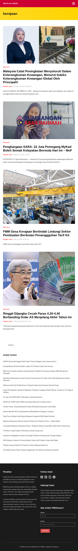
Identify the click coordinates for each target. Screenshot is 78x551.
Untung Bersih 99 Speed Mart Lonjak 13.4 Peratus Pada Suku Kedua (28, 366)
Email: (43, 521)
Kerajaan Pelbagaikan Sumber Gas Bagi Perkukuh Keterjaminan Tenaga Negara (32, 435)
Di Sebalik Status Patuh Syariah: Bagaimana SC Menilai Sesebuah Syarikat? (31, 450)
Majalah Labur (10, 3)
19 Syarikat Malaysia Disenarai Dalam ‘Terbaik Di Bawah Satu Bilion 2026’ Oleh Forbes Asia (36, 426)
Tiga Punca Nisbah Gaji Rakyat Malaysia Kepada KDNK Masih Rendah (29, 416)
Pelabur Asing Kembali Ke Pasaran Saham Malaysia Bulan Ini (25, 445)
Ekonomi (6, 67)
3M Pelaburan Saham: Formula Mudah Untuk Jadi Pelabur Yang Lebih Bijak (30, 440)
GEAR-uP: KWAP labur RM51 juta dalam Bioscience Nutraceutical (27, 402)
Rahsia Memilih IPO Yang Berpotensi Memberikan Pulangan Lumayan (28, 411)
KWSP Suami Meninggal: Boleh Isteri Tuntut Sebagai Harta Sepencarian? (29, 361)
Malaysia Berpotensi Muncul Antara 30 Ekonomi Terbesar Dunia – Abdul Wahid (31, 421)
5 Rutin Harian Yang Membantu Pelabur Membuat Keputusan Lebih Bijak (29, 407)
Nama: (43, 512)
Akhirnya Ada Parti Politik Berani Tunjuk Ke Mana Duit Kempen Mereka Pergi (31, 385)
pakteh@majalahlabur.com (59, 500)
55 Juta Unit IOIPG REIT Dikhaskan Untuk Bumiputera (22, 397)
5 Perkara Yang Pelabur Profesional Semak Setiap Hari (23, 431)
